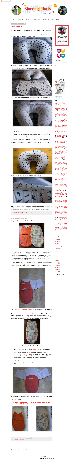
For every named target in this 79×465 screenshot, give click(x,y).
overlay (62, 167)
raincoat (61, 180)
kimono (61, 141)
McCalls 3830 (58, 153)
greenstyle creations (61, 136)
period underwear (62, 173)
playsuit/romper (57, 175)
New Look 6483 (61, 163)
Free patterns (55, 19)
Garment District (58, 132)
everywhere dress (64, 127)
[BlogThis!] (28, 212)
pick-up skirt (57, 174)
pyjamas (57, 180)
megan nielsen (63, 157)
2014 (57, 265)
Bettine (64, 103)
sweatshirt (56, 218)
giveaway (65, 133)
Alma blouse (57, 102)
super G (64, 217)
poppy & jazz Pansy (64, 178)
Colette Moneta (57, 119)
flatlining (56, 130)
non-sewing (63, 164)
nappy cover (60, 162)
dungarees (60, 126)
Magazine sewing (63, 150)
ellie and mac (57, 127)
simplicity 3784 (64, 211)
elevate (64, 126)
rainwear (64, 180)
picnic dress (63, 174)
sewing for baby (21, 214)
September (59, 248)
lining (63, 145)
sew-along (63, 186)
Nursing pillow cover (16, 26)
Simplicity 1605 (64, 201)
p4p (65, 167)
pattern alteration (59, 170)
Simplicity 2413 (60, 207)
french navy (63, 131)
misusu (62, 161)
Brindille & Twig (59, 109)
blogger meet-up (62, 104)
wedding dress (59, 229)
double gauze (57, 125)
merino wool (65, 158)
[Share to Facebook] (30, 212)
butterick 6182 (60, 114)
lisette (56, 146)
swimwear (58, 219)
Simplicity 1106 (63, 199)
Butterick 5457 (60, 113)
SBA (64, 183)
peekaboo (64, 172)
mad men (62, 148)
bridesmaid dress (63, 108)
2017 (57, 260)
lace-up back (61, 142)
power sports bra (59, 179)
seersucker (61, 184)
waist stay (65, 228)
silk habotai (57, 199)
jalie (66, 140)
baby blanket (58, 103)
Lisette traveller (62, 146)
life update (58, 145)
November (59, 246)
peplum (56, 173)
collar (62, 119)
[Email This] (26, 212)
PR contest (65, 179)
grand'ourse (59, 135)
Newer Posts (14, 444)
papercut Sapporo (64, 168)
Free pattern (16, 439)
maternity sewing (58, 152)
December (59, 245)
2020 (57, 239)
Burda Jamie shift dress (62, 110)
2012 (57, 269)
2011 (57, 271)
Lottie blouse (58, 147)
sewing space (61, 193)
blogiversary (57, 105)
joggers (57, 141)
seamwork (56, 184)
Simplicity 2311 (59, 206)
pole (62, 175)
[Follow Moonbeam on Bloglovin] (60, 93)
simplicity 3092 (57, 211)
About (27, 19)
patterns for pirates (58, 172)
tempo (62, 219)
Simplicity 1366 (57, 200)
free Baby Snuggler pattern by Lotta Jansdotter (24, 309)
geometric (64, 132)
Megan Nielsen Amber (58, 158)
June (58, 256)
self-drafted (16, 214)
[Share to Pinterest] (31, 212)
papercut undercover (61, 169)
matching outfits (61, 151)
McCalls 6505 (57, 156)
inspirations (58, 140)
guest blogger (58, 137)
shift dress (63, 196)
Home (13, 19)
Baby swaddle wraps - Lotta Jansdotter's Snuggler (25, 221)
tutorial (65, 222)
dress (62, 125)
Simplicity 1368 (64, 200)
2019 (57, 241)
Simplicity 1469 (58, 201)
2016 (57, 262)
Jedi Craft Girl (29, 352)
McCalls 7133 (62, 156)
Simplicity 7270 (60, 213)
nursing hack (64, 166)
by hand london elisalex (62, 115)
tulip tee (60, 222)
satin (60, 183)
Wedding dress (35, 19)
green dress (65, 135)
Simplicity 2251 (57, 205)
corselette (61, 120)
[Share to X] (29, 212)
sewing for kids (58, 192)
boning (62, 105)
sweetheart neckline (63, 218)
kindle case (65, 141)
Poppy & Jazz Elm (57, 178)
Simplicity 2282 (64, 205)
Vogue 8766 (60, 228)
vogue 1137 (61, 227)
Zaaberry (34, 349)
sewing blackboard (61, 189)
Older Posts (50, 444)
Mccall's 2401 (64, 152)
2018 (57, 243)
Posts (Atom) (18, 446)
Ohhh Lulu (57, 167)
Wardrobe (20, 19)
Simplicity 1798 (59, 202)
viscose (56, 227)
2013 (57, 267)
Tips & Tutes (45, 19)
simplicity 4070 (59, 212)
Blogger (44, 461)
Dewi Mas (18, 316)
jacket (63, 140)
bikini (56, 104)
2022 (57, 236)
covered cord (62, 121)
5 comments (22, 212)
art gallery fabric (64, 102)
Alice (16, 212)
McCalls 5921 (64, 153)
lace (57, 142)
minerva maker (59, 159)
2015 (57, 263)
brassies (57, 108)
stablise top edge (58, 216)
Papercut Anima (57, 168)
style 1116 (60, 217)
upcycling (59, 223)
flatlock (61, 130)
